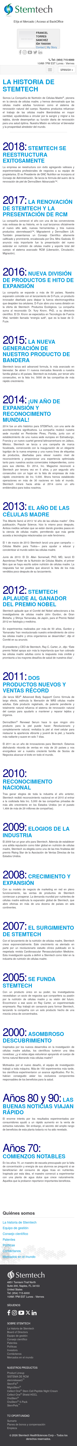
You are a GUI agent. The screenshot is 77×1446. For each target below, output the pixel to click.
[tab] (38, 21)
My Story (52, 47)
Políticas (9, 1245)
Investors (12, 1350)
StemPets (13, 1405)
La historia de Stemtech (20, 1222)
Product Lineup (15, 1373)
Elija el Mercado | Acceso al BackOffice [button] (38, 21)
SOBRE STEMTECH (18, 1323)
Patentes (9, 1239)
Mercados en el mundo (19, 1256)
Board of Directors (17, 1332)
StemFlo (12, 1383)
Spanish (66, 70)
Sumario (12, 1421)
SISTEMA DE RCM (18, 1376)
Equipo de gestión (15, 1227)
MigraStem (14, 1387)
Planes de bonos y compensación (26, 1424)
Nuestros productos (22, 1367)
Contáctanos (12, 1250)
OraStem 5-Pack (17, 1402)
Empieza (12, 1428)
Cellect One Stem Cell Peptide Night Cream (32, 1391)
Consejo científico (15, 1233)
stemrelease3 (16, 1380)
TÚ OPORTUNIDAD (18, 1415)
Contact (40, 47)
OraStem (13, 1398)
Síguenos (13, 1305)
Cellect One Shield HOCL (22, 1394)
